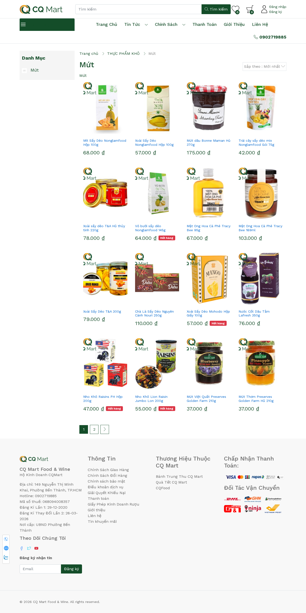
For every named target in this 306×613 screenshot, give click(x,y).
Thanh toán (98, 498)
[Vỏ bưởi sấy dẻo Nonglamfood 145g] (157, 193)
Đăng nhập (277, 7)
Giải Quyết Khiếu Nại (107, 492)
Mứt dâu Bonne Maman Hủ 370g (208, 142)
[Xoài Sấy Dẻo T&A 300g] (105, 278)
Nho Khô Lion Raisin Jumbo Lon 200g (151, 399)
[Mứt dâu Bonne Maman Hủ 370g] (209, 107)
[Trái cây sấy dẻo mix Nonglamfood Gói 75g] (261, 107)
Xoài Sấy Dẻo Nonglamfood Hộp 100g (154, 142)
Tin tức (132, 24)
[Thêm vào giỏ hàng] (113, 132)
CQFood (163, 488)
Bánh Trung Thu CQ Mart (179, 476)
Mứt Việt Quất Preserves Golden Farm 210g (206, 399)
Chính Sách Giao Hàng (108, 469)
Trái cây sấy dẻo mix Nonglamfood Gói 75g (256, 142)
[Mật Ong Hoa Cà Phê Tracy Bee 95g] (209, 193)
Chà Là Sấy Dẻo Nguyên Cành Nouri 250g (154, 313)
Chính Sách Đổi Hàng (107, 475)
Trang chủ (106, 24)
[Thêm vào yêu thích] (96, 132)
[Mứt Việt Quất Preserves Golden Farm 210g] (209, 363)
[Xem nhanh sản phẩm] (105, 132)
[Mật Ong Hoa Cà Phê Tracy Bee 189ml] (261, 193)
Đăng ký (275, 12)
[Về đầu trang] (292, 583)
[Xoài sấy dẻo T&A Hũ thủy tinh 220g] (105, 193)
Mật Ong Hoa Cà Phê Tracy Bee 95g (208, 228)
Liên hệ (260, 24)
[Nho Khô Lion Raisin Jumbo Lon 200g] (157, 363)
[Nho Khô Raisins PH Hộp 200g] (105, 363)
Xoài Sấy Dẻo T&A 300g (102, 311)
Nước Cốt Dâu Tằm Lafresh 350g (254, 313)
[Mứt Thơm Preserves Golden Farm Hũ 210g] (261, 363)
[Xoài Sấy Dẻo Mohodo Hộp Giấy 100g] (209, 278)
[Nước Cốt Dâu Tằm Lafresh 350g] (261, 278)
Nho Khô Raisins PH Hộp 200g (103, 399)
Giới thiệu (96, 510)
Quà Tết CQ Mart (171, 482)
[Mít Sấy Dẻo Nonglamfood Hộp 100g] (105, 107)
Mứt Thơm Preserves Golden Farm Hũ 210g (256, 399)
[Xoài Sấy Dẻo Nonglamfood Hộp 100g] (157, 107)
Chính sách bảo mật (106, 481)
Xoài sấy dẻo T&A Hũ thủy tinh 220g (104, 228)
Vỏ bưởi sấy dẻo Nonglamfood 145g (150, 228)
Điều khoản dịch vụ (105, 487)
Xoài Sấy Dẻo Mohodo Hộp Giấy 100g (208, 313)
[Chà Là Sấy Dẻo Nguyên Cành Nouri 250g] (157, 278)
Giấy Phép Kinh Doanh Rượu (113, 504)
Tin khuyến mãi (102, 521)
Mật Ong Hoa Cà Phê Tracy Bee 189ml (260, 228)
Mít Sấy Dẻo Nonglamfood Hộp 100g (104, 142)
